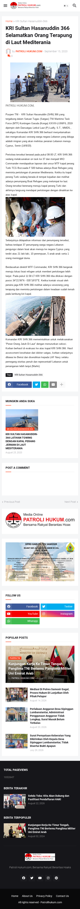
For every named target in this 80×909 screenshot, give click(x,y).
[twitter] (32, 878)
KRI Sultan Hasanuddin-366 (31, 21)
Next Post (70, 501)
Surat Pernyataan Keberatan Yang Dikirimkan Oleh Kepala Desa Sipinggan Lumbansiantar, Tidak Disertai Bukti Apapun (50, 741)
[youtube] (40, 878)
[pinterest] (56, 878)
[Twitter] (36, 385)
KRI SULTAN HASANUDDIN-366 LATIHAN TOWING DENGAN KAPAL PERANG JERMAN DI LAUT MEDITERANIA (22, 441)
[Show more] (61, 385)
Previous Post (12, 501)
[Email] (53, 385)
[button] (5, 6)
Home (9, 21)
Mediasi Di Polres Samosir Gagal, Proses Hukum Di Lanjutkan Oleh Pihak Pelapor (49, 693)
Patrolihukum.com (51, 902)
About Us (27, 895)
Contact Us (62, 895)
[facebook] (23, 878)
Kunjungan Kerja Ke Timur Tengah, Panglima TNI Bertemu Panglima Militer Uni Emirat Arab (51, 828)
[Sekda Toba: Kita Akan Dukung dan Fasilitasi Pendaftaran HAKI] (15, 801)
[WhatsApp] (45, 385)
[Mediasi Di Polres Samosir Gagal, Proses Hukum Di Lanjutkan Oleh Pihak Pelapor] (17, 695)
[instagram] (48, 878)
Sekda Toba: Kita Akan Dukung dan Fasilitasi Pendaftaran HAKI (48, 797)
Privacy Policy (44, 895)
